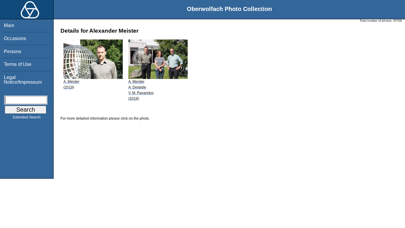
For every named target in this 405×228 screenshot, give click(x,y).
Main (9, 25)
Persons (12, 51)
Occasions (15, 38)
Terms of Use (17, 64)
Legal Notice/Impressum (23, 80)
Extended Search (27, 117)
